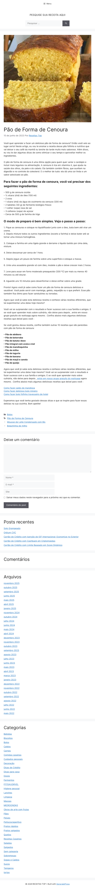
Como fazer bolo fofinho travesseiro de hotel (26, 394)
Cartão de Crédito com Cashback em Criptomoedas (29, 541)
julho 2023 (9, 659)
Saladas (8, 843)
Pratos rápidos (11, 826)
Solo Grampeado (12, 528)
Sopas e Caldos (11, 860)
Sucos (7, 864)
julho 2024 (9, 621)
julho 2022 (9, 705)
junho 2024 (9, 625)
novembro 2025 (11, 583)
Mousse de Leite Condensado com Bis (26, 422)
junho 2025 (9, 596)
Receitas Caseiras (13, 839)
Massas (7, 801)
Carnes (7, 751)
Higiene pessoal (12, 788)
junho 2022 (9, 709)
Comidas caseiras (12, 755)
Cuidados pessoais (13, 759)
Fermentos (9, 780)
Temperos (9, 868)
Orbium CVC (10, 532)
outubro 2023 (10, 646)
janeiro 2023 (10, 680)
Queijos (7, 834)
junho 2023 (9, 663)
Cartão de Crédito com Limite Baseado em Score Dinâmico (33, 545)
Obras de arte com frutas (16, 809)
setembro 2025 (11, 591)
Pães (6, 813)
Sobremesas (10, 855)
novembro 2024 (12, 612)
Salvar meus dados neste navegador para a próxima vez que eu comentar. (43, 497)
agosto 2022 (10, 700)
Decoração (9, 763)
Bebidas (8, 734)
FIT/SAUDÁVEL (11, 784)
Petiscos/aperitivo (12, 822)
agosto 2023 (10, 654)
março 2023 (10, 675)
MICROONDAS (11, 805)
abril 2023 (9, 671)
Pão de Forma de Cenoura (20, 418)
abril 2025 (9, 604)
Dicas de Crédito (12, 767)
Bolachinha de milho (17, 426)
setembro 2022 (11, 696)
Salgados (8, 847)
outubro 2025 (10, 587)
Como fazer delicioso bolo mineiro (20, 391)
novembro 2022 (11, 688)
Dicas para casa (12, 772)
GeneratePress (63, 884)
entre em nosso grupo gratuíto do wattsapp (58, 378)
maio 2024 (9, 629)
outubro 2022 (10, 692)
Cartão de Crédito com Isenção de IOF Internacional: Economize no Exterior (41, 537)
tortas (7, 872)
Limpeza (8, 797)
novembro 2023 (12, 642)
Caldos (7, 746)
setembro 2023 (11, 650)
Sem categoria (11, 851)
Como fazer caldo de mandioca (19, 388)
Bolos (9, 414)
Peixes (7, 818)
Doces (7, 776)
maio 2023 (9, 667)
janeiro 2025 (10, 608)
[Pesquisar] (66, 23)
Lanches (8, 793)
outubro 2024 (10, 617)
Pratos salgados (12, 830)
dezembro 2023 (12, 638)
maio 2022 (9, 713)
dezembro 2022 (12, 684)
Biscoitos (8, 738)
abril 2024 (9, 633)
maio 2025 (9, 600)
